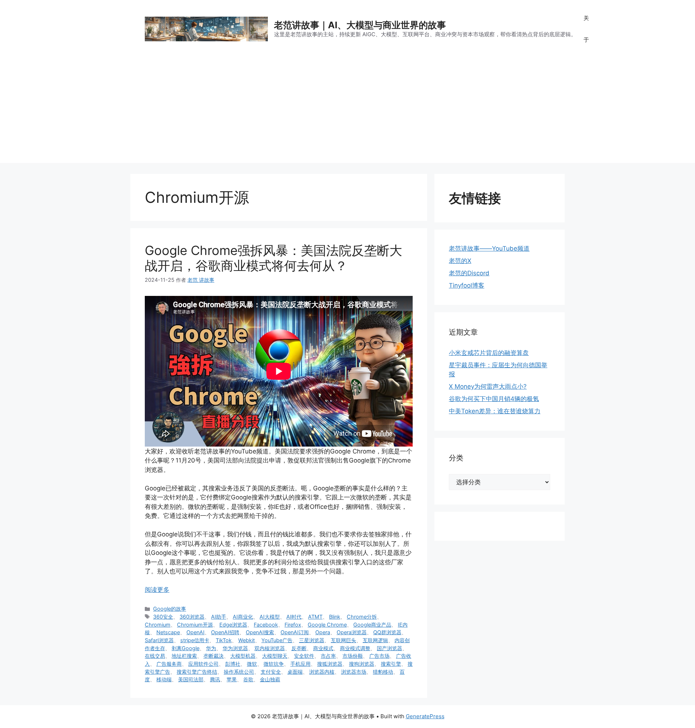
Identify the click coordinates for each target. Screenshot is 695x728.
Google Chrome (327, 625)
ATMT (315, 617)
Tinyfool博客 (466, 285)
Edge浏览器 (233, 625)
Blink (334, 617)
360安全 (163, 617)
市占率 (328, 656)
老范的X (460, 260)
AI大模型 (270, 617)
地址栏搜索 (184, 656)
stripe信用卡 (194, 640)
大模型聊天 (274, 656)
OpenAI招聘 (225, 632)
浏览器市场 (353, 672)
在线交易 (155, 656)
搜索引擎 (391, 664)
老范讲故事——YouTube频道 (489, 248)
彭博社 (232, 664)
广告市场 (379, 656)
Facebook (266, 625)
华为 (211, 648)
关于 (586, 28)
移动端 (164, 679)
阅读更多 (157, 589)
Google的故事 (169, 609)
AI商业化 (243, 617)
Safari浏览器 (159, 640)
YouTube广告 (276, 640)
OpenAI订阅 (295, 632)
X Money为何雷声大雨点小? (488, 386)
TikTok (224, 640)
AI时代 (294, 617)
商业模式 (323, 648)
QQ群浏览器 (387, 632)
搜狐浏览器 (329, 664)
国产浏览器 (389, 648)
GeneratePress (425, 716)
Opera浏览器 (352, 632)
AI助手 (218, 617)
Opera (322, 632)
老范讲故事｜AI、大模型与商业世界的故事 (360, 25)
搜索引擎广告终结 (197, 672)
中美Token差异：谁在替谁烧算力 (494, 411)
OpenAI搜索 (260, 632)
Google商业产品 (372, 625)
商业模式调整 (355, 648)
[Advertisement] (347, 112)
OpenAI (195, 632)
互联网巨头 (343, 640)
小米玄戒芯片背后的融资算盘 (489, 352)
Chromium (157, 625)
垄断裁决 (213, 656)
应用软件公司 (203, 664)
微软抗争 (274, 664)
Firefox (293, 625)
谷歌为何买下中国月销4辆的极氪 (494, 398)
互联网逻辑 (375, 640)
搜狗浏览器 (361, 664)
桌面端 (295, 672)
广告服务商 (169, 664)
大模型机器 (243, 656)
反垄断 (299, 648)
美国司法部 (190, 679)
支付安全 (271, 672)
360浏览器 (192, 617)
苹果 (232, 679)
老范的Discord (469, 273)
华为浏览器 (235, 648)
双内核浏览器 (269, 648)
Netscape (168, 632)
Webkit (246, 640)
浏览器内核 (321, 672)
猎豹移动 (383, 672)
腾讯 (215, 679)
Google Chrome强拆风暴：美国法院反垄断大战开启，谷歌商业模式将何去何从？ (273, 258)
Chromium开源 (195, 625)
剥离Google (185, 648)
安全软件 (304, 656)
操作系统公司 (239, 672)
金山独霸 (270, 679)
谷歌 (248, 679)
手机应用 (300, 664)
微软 (252, 664)
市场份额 (352, 656)
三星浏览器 (311, 640)
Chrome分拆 (362, 617)
